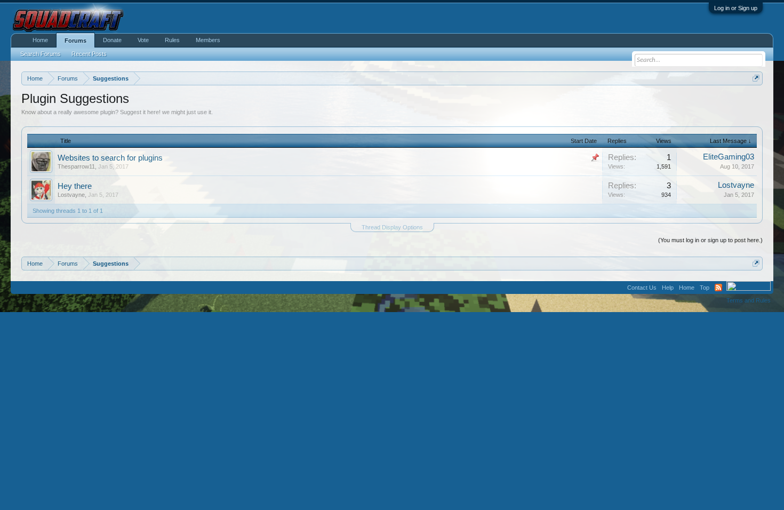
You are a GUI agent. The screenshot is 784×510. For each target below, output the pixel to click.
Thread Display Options (392, 227)
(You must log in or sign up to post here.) (710, 240)
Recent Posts (89, 54)
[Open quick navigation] (756, 78)
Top (704, 287)
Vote (143, 40)
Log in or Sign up (735, 8)
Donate (112, 40)
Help (668, 287)
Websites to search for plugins (110, 158)
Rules (172, 40)
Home (40, 40)
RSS (718, 287)
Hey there (75, 186)
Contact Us (642, 287)
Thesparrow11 (76, 166)
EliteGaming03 (728, 157)
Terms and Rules (748, 300)
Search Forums (40, 54)
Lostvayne (71, 195)
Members (208, 40)
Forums (75, 40)
